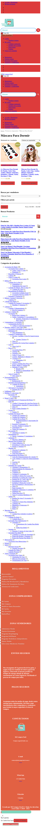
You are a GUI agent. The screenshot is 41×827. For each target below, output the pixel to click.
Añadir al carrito (7, 183)
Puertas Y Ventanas (18, 446)
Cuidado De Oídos (14, 550)
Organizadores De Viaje (19, 560)
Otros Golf (15, 346)
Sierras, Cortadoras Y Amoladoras (22, 436)
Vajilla (10, 496)
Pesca (10, 348)
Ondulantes (19, 360)
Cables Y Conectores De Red (21, 325)
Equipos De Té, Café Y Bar (20, 479)
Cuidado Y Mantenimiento (16, 308)
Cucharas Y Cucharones (19, 474)
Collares (10, 275)
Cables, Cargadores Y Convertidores (23, 317)
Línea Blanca (12, 379)
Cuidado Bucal (16, 519)
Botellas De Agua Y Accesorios (21, 498)
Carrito (7, 39)
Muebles (11, 448)
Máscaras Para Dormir (19, 559)
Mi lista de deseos (10, 4)
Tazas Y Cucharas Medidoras (21, 495)
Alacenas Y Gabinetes (18, 450)
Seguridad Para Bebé (14, 533)
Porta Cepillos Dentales (19, 408)
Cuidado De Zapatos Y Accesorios (18, 303)
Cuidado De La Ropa (18, 419)
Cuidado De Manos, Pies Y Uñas (18, 287)
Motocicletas (8, 540)
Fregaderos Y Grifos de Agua (21, 445)
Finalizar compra (13, 40)
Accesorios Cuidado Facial (20, 293)
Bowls (14, 500)
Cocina (10, 410)
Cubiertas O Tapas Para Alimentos (22, 502)
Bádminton (11, 331)
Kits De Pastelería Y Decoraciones (22, 484)
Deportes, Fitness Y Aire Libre (14, 327)
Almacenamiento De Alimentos (21, 469)
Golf (9, 344)
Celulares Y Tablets (10, 312)
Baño (10, 401)
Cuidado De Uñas (17, 289)
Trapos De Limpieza (18, 429)
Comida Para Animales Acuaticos (22, 514)
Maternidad (8, 515)
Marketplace (8, 57)
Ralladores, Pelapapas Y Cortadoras (23, 489)
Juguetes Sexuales (17, 548)
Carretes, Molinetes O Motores (21, 357)
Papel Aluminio (17, 488)
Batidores (15, 470)
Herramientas (12, 434)
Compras (11, 300)
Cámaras (7, 306)
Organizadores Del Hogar (16, 455)
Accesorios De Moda (11, 267)
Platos (14, 508)
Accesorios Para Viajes (15, 555)
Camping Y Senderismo (15, 334)
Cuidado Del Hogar (14, 414)
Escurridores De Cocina (19, 481)
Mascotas (7, 510)
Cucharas (15, 358)
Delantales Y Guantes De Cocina (22, 477)
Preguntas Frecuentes (11, 61)
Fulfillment (8, 391)
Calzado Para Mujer (11, 301)
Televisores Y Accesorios (15, 388)
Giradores (15, 362)
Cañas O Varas (16, 355)
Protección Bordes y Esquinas (21, 536)
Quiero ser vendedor (11, 51)
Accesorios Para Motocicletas (17, 541)
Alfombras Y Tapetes (18, 432)
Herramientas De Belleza (15, 291)
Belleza (7, 281)
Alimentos (11, 512)
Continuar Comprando (10, 824)
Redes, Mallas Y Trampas (20, 365)
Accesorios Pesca (17, 350)
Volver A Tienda (20, 820)
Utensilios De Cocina (14, 465)
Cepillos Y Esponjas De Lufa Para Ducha (24, 403)
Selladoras (15, 491)
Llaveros (14, 396)
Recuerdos (11, 395)
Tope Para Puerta (17, 453)
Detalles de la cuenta (14, 45)
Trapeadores (16, 427)
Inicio (2, 131)
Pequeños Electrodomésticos (17, 382)
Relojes (7, 543)
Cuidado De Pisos (17, 384)
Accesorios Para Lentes (19, 279)
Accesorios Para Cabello (15, 268)
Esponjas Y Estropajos (19, 424)
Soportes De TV (17, 389)
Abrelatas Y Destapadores (20, 467)
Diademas (15, 272)
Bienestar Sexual (13, 546)
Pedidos (10, 49)
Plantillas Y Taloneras (18, 305)
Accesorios (11, 313)
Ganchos (15, 462)
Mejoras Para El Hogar (15, 441)
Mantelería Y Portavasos (19, 505)
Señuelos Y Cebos (17, 367)
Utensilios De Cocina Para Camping (23, 343)
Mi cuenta (8, 42)
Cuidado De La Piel (14, 282)
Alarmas (14, 351)
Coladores (15, 472)
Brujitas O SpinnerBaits (23, 370)
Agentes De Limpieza (18, 415)
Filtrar (4, 207)
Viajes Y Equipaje (10, 553)
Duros (18, 372)
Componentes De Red (15, 324)
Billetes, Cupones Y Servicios (13, 298)
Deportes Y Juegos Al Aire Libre (22, 531)
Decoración (11, 431)
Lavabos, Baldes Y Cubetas (20, 426)
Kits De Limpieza (17, 310)
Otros (14, 341)
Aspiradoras (19, 386)
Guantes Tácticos (21, 339)
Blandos (18, 369)
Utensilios (15, 522)
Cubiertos (15, 503)
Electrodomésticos (10, 377)
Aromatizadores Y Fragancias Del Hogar (20, 400)
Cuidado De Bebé (13, 517)
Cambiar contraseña (14, 44)
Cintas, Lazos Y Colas (19, 270)
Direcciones (12, 47)
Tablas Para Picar (17, 493)
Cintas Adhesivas (17, 443)
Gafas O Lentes (13, 277)
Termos (14, 412)
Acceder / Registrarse (11, 2)
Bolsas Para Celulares (18, 315)
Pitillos (14, 507)
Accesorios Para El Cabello (20, 294)
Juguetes (11, 529)
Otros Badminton (17, 332)
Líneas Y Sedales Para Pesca (20, 363)
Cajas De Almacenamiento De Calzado (24, 457)
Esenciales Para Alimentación (17, 521)
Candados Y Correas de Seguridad (22, 534)
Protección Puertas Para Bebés (21, 538)
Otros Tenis (15, 376)
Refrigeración (16, 381)
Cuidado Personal (13, 552)
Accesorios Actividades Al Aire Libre (19, 329)
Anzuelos (15, 353)
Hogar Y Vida (9, 398)
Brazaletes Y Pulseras (14, 274)
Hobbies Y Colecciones (12, 393)
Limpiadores (16, 284)
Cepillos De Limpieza (18, 417)
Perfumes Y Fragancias (15, 296)
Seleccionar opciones (29, 183)
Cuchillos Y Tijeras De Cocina (21, 476)
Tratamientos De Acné (19, 286)
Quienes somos (9, 59)
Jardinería (11, 438)
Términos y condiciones (12, 62)
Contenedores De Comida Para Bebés (27, 524)
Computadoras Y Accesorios (13, 322)
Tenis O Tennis (13, 374)
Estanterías (15, 451)
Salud (6, 545)
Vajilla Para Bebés (21, 527)
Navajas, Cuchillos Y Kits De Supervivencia (25, 336)
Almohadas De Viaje (18, 557)
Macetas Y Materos (18, 439)
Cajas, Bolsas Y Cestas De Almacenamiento (25, 458)
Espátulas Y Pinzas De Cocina (21, 483)
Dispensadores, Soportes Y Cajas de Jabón (25, 405)
